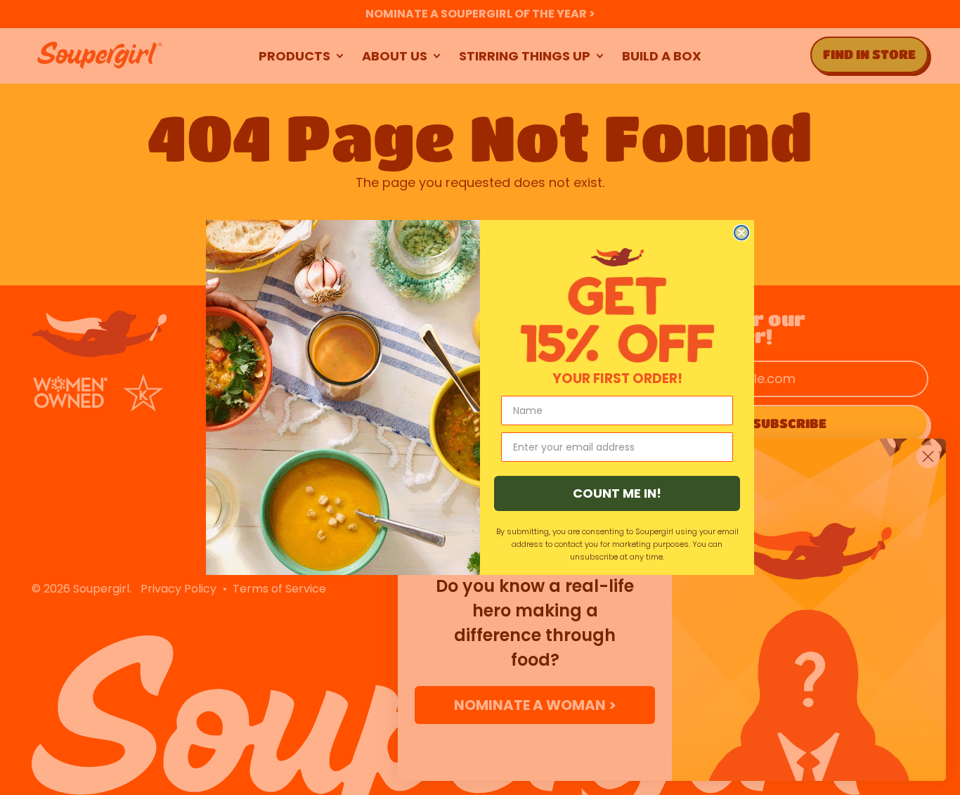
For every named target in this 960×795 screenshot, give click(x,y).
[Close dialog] (741, 233)
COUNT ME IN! (617, 493)
